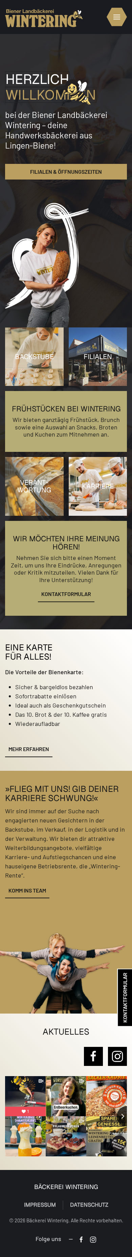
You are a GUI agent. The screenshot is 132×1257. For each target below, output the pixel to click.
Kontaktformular (66, 594)
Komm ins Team (27, 890)
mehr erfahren (28, 749)
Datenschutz (89, 1204)
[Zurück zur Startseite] (44, 17)
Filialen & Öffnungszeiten (66, 171)
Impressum (40, 1204)
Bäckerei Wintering (66, 1187)
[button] (114, 17)
